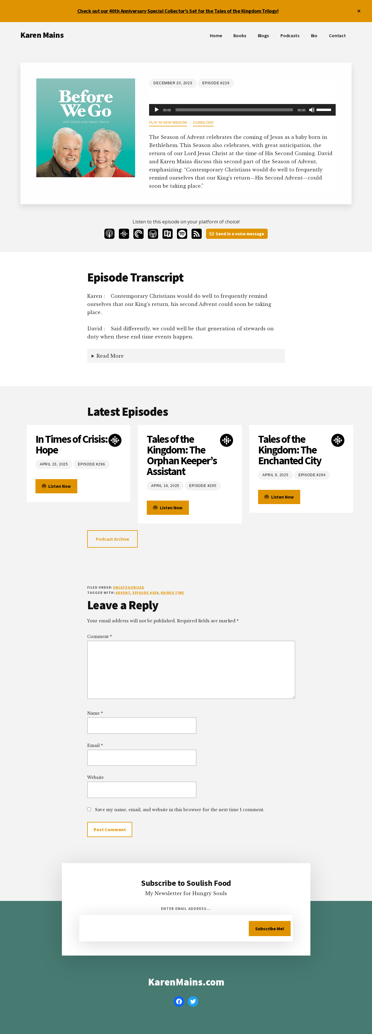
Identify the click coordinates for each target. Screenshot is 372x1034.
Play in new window (168, 123)
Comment (99, 636)
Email (95, 745)
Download (203, 123)
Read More (110, 356)
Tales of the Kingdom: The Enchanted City (289, 450)
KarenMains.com (186, 982)
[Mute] (312, 110)
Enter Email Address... (186, 908)
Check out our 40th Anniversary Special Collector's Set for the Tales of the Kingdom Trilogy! (177, 11)
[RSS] (197, 234)
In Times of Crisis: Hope (71, 444)
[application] (242, 110)
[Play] (157, 110)
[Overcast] (153, 234)
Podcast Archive (112, 539)
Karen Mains (42, 35)
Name (95, 713)
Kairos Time (173, 592)
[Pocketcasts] (138, 234)
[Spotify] (182, 234)
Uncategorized (128, 587)
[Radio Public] (167, 234)
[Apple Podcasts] (109, 234)
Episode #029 (145, 592)
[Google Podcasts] (124, 234)
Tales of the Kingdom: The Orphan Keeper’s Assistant (182, 455)
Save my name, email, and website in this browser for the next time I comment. (179, 809)
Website (95, 777)
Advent (123, 592)
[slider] (324, 109)
